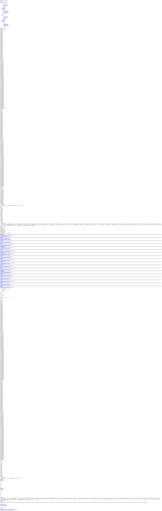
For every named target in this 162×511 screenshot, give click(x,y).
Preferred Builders (6, 11)
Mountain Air (3, 224)
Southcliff (62, 224)
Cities (3, 7)
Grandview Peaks (137, 223)
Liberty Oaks (156, 223)
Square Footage (2, 459)
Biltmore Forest (33, 223)
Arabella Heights (10, 223)
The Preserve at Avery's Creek (132, 224)
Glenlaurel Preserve (121, 223)
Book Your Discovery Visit (4, 509)
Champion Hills (70, 223)
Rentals (22, 205)
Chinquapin (80, 223)
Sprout (70, 224)
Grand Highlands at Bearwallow (129, 223)
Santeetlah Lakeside (52, 224)
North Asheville (20, 224)
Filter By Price (2, 227)
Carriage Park (65, 223)
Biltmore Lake (38, 223)
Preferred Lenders (6, 12)
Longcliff (160, 223)
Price (1, 298)
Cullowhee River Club (101, 223)
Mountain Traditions (9, 224)
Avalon (14, 223)
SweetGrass (81, 224)
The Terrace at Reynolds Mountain (8, 225)
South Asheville (58, 224)
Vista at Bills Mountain (33, 225)
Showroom (5, 6)
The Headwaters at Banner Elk (114, 224)
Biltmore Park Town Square (50, 223)
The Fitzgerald (107, 224)
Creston (96, 223)
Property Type (2, 477)
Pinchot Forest (34, 224)
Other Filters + (3, 228)
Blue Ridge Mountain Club (58, 223)
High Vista (142, 223)
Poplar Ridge (39, 224)
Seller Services (6, 5)
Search (1, 226)
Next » (3, 290)
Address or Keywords (3, 297)
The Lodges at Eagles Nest (123, 224)
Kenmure (151, 223)
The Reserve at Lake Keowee (150, 224)
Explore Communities (11, 509)
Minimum (1, 29)
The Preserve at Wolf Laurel (141, 224)
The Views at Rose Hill (18, 225)
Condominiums (3, 205)
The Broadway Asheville (92, 224)
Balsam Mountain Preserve (20, 223)
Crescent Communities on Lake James (88, 223)
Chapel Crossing (76, 223)
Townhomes (18, 205)
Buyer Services (6, 4)
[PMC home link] (3, 0)
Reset (4, 226)
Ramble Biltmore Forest (45, 224)
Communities (4, 8)
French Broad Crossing (114, 223)
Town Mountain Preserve (25, 225)
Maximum (1, 108)
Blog (4, 10)
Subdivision (2, 497)
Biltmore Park (43, 223)
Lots (7, 205)
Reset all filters (3, 500)
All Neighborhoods (3, 223)
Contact (3, 13)
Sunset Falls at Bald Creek (75, 224)
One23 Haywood (28, 224)
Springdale (66, 224)
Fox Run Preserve (107, 223)
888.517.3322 (2, 508)
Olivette (24, 224)
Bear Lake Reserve (27, 223)
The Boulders (86, 224)
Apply (1, 501)
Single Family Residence (12, 205)
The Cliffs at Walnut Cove (100, 224)
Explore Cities (16, 509)
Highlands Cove (147, 223)
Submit (9, 233)
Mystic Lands (14, 224)
